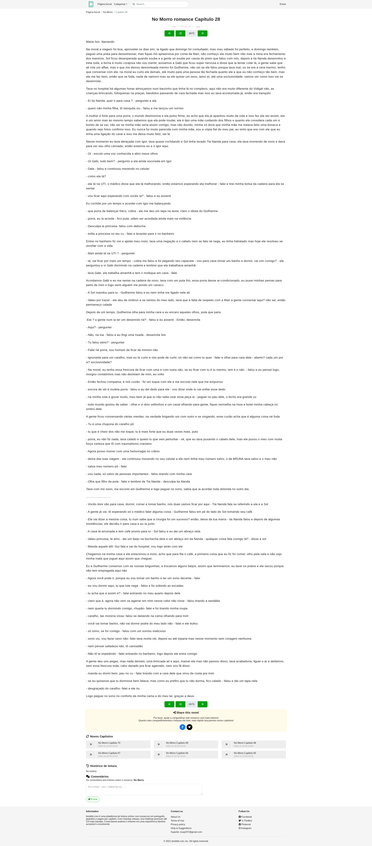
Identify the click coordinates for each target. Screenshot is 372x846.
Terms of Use (177, 820)
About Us (175, 817)
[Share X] (189, 727)
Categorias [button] (119, 4)
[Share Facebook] (182, 727)
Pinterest (246, 824)
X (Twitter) (246, 820)
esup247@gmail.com (191, 832)
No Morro (108, 12)
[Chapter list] (180, 33)
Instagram (246, 828)
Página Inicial (105, 4)
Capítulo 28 (121, 12)
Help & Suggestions (181, 828)
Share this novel (187, 712)
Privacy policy (178, 824)
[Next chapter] (203, 33)
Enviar (94, 799)
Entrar (283, 4)
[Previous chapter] (169, 33)
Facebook (246, 817)
